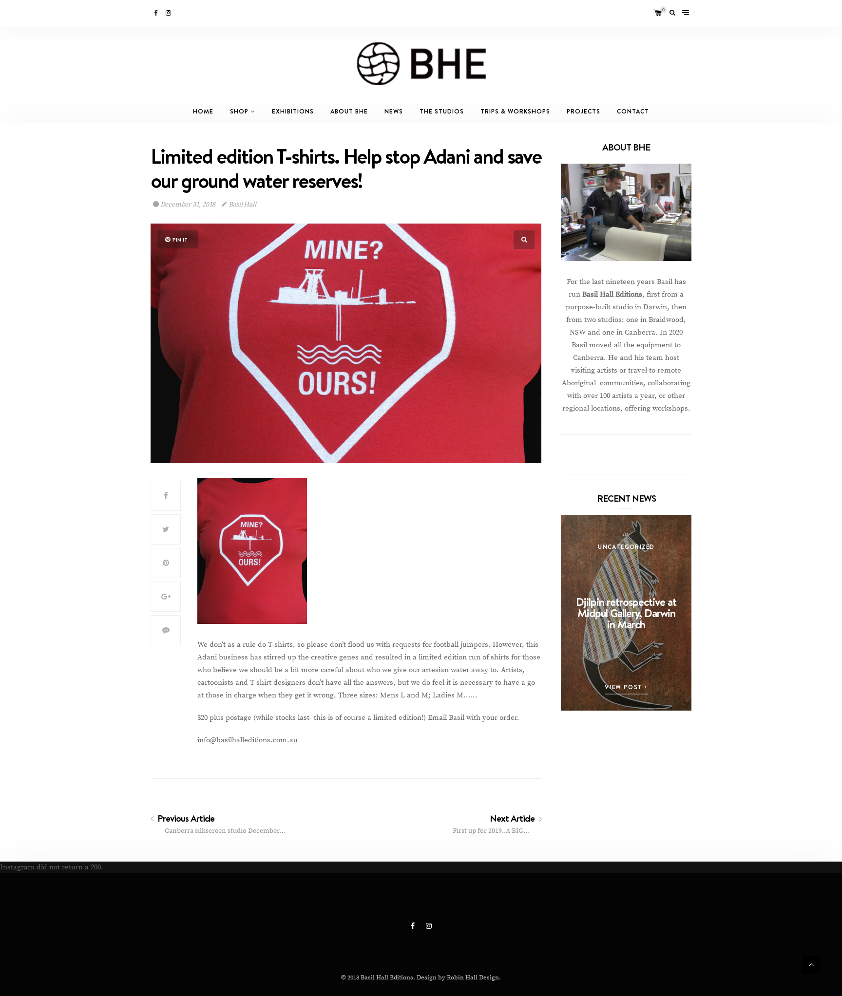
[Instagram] (169, 13)
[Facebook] (156, 13)
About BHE (349, 111)
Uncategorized (626, 547)
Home (203, 111)
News (393, 111)
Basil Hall (241, 204)
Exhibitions (293, 111)
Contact (633, 111)
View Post (625, 687)
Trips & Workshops (515, 111)
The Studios (442, 111)
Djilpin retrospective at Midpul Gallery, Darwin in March (626, 613)
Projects (583, 111)
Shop (239, 111)
